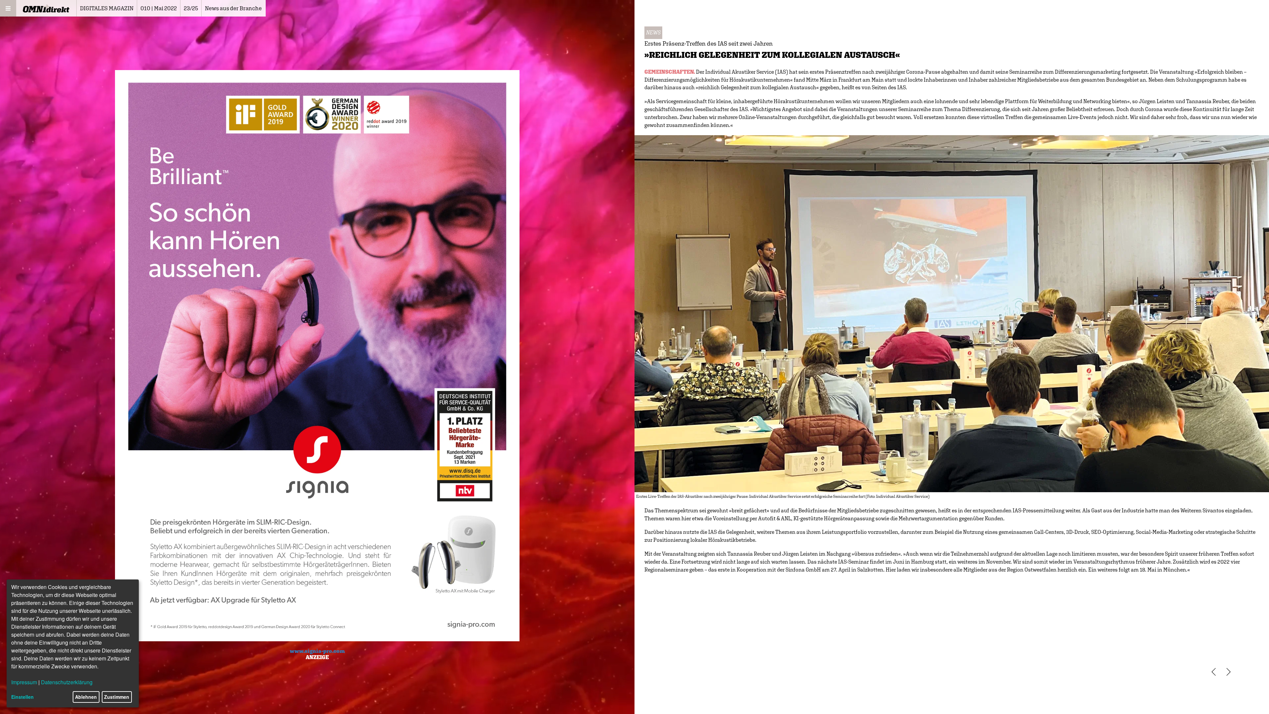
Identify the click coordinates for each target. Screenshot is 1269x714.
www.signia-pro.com (317, 651)
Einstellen (22, 697)
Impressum (24, 682)
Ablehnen (86, 697)
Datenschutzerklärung (67, 682)
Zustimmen (116, 697)
